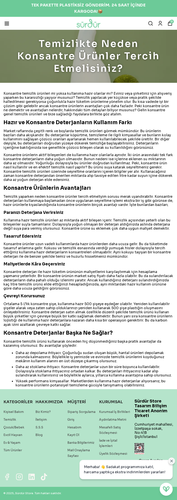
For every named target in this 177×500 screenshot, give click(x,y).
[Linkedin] (31, 476)
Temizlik (9, 420)
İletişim (41, 420)
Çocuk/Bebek (13, 427)
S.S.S (39, 427)
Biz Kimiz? (43, 412)
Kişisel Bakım (13, 412)
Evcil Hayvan (12, 435)
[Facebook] (7, 476)
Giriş (70, 420)
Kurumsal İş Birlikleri (114, 412)
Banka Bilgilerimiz (80, 443)
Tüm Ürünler (12, 450)
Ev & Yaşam (11, 443)
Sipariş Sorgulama (81, 412)
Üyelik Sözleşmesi (113, 454)
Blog (39, 435)
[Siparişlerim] (160, 23)
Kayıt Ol (73, 435)
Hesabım (74, 427)
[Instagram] (19, 476)
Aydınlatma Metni (112, 420)
